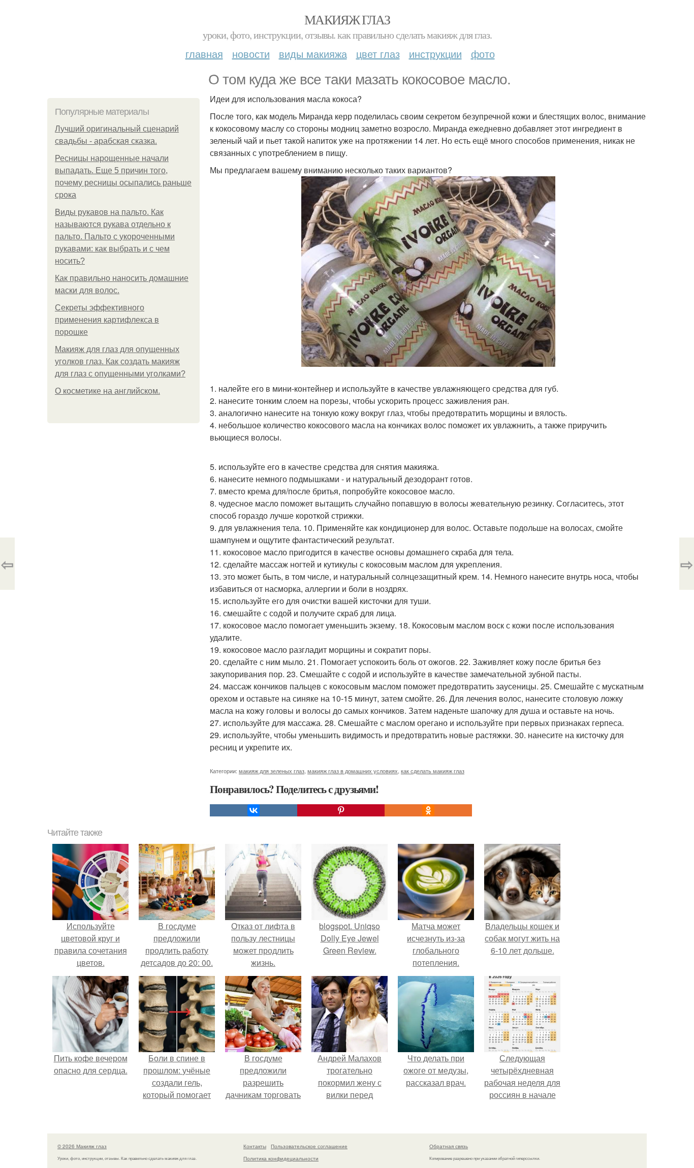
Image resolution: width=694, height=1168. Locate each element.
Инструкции (435, 53)
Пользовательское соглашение (309, 1146)
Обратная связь (448, 1146)
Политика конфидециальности (281, 1158)
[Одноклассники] (428, 810)
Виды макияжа (313, 53)
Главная (204, 53)
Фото (483, 53)
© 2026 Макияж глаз (82, 1146)
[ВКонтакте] (253, 810)
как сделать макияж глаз (432, 771)
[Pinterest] (341, 810)
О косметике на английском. (107, 391)
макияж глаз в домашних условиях (352, 771)
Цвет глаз (378, 53)
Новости (251, 53)
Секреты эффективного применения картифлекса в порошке (107, 319)
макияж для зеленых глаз (271, 771)
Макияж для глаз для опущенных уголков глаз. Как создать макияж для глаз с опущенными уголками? (120, 361)
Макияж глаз (347, 19)
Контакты (254, 1146)
